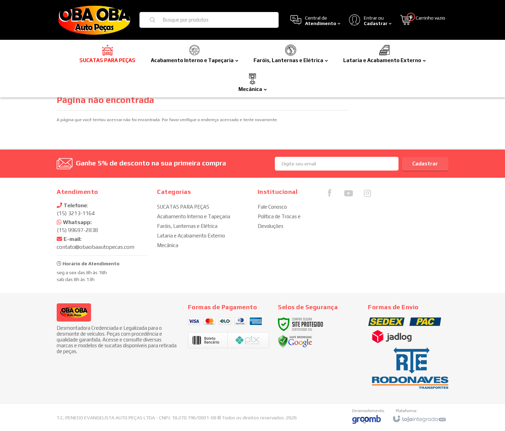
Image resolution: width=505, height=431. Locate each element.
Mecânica (167, 245)
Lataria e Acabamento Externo (191, 235)
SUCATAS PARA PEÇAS (183, 207)
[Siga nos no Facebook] (329, 194)
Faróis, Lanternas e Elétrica (187, 226)
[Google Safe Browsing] (295, 341)
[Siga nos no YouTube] (348, 195)
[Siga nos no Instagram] (367, 195)
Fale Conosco (272, 207)
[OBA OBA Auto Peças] (94, 19)
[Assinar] (425, 164)
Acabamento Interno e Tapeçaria (193, 216)
